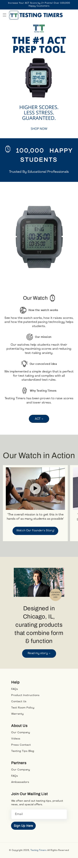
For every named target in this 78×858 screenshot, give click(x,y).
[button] (5, 15)
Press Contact (21, 745)
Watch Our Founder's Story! (35, 530)
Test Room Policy (22, 707)
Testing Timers (38, 850)
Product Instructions (25, 695)
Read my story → (39, 653)
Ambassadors (20, 782)
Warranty (17, 714)
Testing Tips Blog (22, 751)
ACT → (39, 419)
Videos (15, 738)
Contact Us (18, 701)
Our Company (20, 732)
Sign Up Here (23, 826)
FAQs (14, 689)
